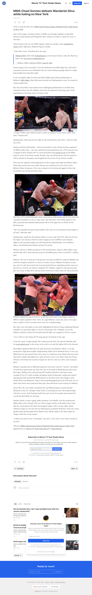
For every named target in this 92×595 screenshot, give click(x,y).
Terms (52, 582)
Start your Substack (41, 587)
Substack (37, 591)
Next (73, 468)
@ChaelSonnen (40, 56)
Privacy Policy (59, 546)
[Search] (66, 3)
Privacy (47, 582)
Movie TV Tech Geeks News (37, 429)
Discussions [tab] (27, 504)
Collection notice (60, 582)
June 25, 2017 (47, 63)
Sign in (86, 3)
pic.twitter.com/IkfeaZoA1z (34, 58)
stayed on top (60, 152)
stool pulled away (22, 344)
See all (17, 555)
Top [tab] (15, 504)
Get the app (54, 587)
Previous (20, 468)
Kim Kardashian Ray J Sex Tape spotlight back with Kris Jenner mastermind (36, 510)
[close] (63, 515)
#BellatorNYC (20, 56)
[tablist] (21, 481)
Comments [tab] (17, 481)
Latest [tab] (20, 504)
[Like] (15, 22)
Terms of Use (54, 545)
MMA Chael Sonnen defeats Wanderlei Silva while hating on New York (47, 426)
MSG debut (25, 80)
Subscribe (77, 3)
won (20, 67)
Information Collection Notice (45, 546)
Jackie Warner (56, 429)
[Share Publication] (70, 3)
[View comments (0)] (19, 22)
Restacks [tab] (25, 481)
